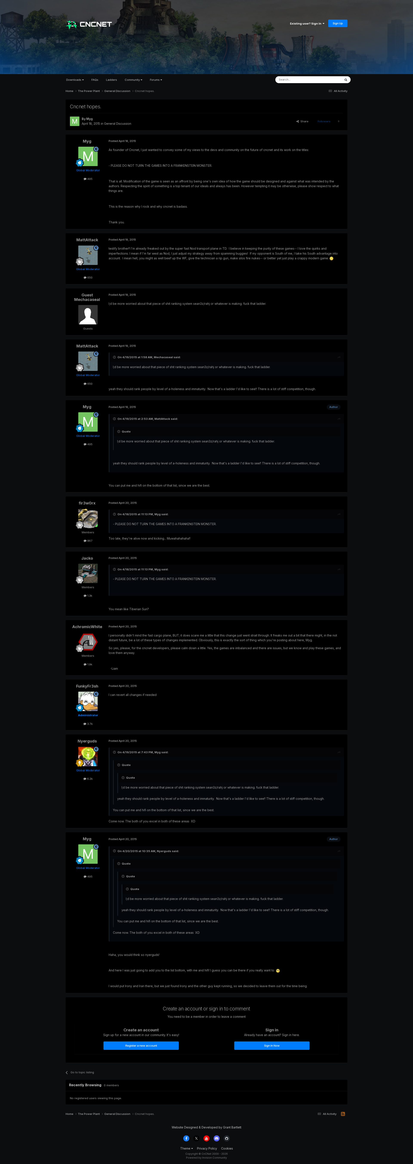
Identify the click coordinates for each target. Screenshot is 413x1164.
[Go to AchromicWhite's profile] (88, 642)
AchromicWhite (87, 626)
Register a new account (141, 1045)
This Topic (328, 79)
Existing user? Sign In (306, 23)
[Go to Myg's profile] (74, 121)
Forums (155, 79)
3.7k (89, 723)
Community (133, 79)
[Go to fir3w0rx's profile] (88, 518)
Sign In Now (272, 1045)
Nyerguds (87, 741)
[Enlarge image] (331, 258)
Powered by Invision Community (206, 1157)
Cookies (227, 1148)
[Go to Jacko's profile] (88, 573)
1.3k (89, 595)
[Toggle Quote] (115, 357)
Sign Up (338, 23)
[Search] (346, 79)
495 (89, 179)
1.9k (89, 664)
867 (89, 540)
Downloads (74, 79)
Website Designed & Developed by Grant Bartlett (206, 1127)
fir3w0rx (87, 503)
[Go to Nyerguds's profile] (88, 756)
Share (303, 121)
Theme (185, 1148)
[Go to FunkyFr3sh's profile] (88, 701)
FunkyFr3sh (87, 686)
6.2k (89, 778)
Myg (89, 119)
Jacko (87, 558)
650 (89, 277)
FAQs (94, 79)
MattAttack (87, 240)
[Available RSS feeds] (343, 1114)
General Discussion (117, 123)
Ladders (111, 79)
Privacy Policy (207, 1148)
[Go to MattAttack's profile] (88, 255)
